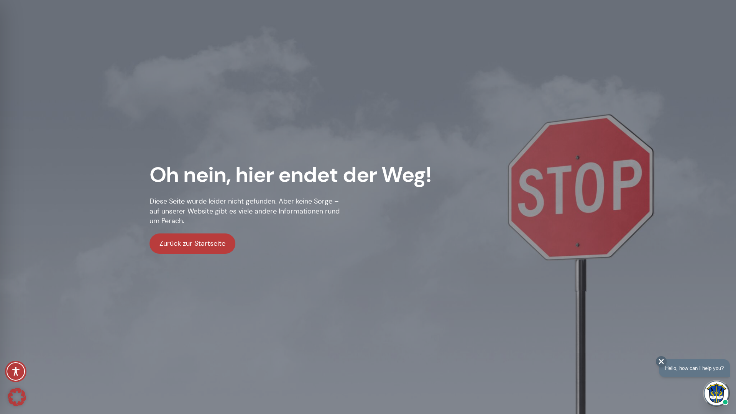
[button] (17, 397)
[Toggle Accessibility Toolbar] (16, 371)
